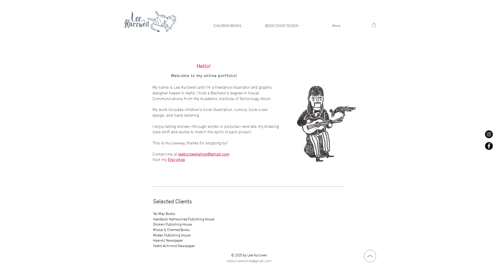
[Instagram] (489, 134)
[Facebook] (489, 146)
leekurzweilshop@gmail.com (204, 154)
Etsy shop (176, 160)
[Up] (370, 256)
